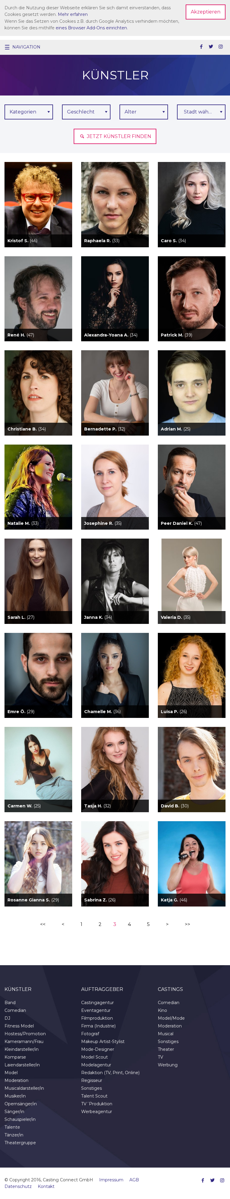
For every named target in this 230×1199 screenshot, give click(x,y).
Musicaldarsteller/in (24, 1088)
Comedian (15, 1010)
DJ (7, 1018)
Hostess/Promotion (25, 1033)
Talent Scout (94, 1096)
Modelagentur (96, 1065)
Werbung (168, 1065)
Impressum (111, 1180)
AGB (134, 1180)
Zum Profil (38, 215)
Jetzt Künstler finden (118, 136)
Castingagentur (97, 1002)
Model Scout (94, 1057)
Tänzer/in (13, 1135)
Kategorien (23, 112)
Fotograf (90, 1033)
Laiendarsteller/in (22, 1065)
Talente (12, 1127)
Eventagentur (96, 1010)
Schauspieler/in (20, 1119)
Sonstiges (91, 1088)
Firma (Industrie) (98, 1026)
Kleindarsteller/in (21, 1049)
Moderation (16, 1080)
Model (11, 1072)
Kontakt (46, 1186)
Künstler (17, 989)
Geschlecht (81, 112)
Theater (166, 1049)
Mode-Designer (97, 1049)
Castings (170, 989)
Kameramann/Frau (23, 1041)
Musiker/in (15, 1096)
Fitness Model (19, 1026)
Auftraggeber (102, 989)
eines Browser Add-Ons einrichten (91, 28)
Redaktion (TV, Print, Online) (110, 1072)
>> (187, 924)
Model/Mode (171, 1018)
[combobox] (201, 111)
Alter (131, 112)
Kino (162, 1010)
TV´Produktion (96, 1103)
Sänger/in (14, 1111)
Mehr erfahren (73, 14)
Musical (165, 1033)
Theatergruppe (20, 1142)
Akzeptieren (205, 12)
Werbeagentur (96, 1111)
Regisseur (91, 1080)
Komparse (15, 1057)
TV (160, 1057)
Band (10, 1002)
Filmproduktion (97, 1018)
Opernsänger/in (20, 1103)
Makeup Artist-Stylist (103, 1041)
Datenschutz (18, 1186)
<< (43, 924)
